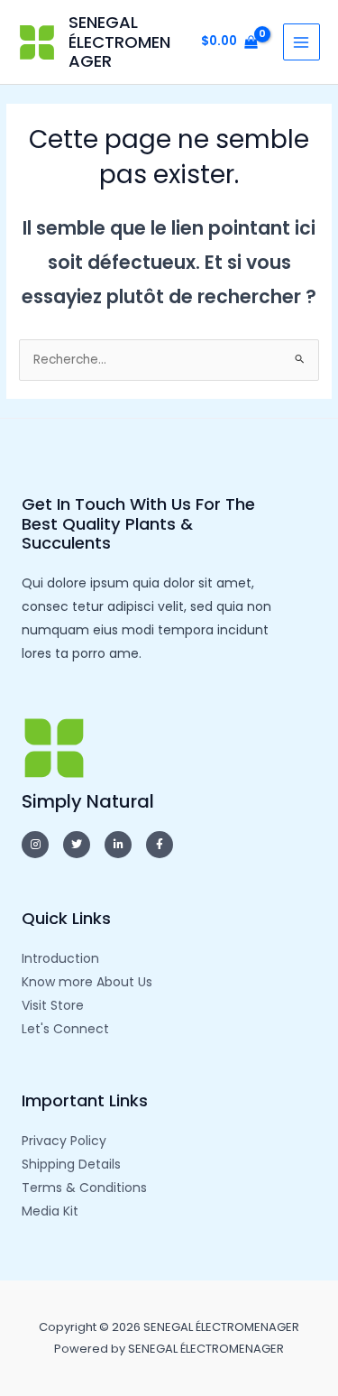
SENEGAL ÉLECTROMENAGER (119, 42)
